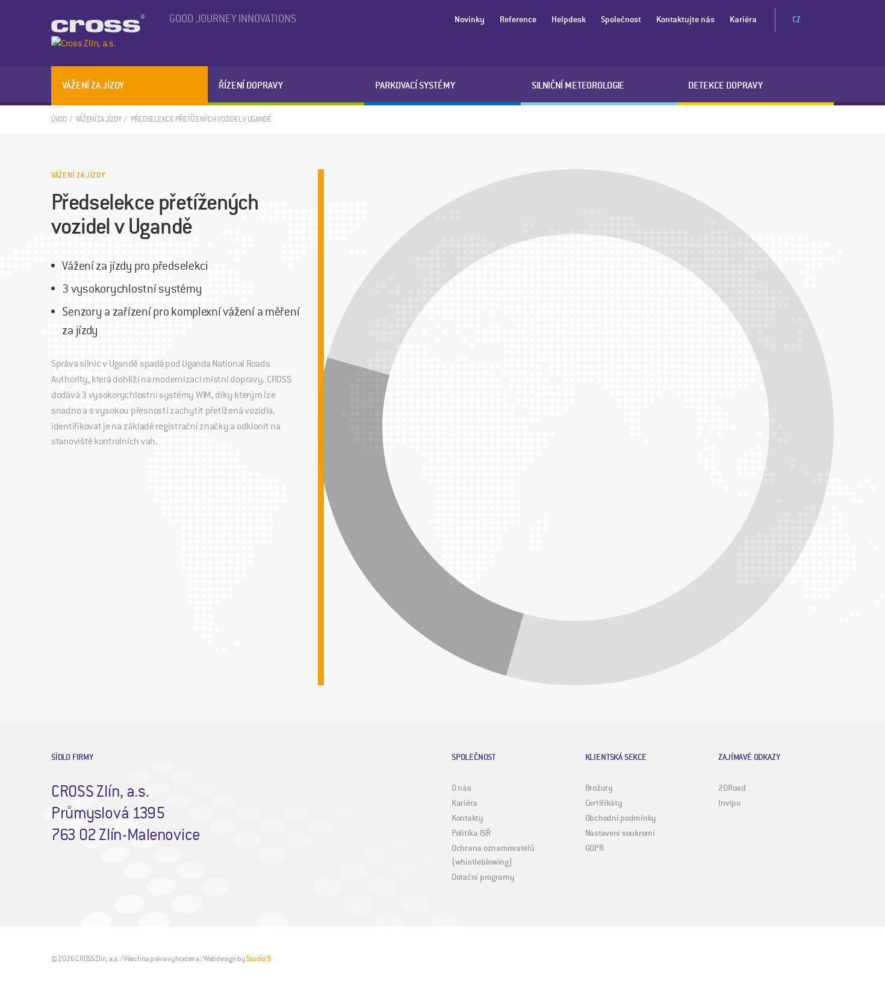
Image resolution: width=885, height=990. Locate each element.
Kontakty (467, 818)
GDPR (594, 848)
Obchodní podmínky (620, 818)
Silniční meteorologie (578, 85)
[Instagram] (785, 958)
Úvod (59, 119)
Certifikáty (604, 803)
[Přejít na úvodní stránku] (98, 33)
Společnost (621, 19)
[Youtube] (806, 958)
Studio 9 (258, 959)
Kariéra (743, 19)
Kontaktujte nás (685, 19)
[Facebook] (765, 958)
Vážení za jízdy (93, 85)
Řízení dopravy (251, 85)
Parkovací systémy (415, 85)
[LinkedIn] (826, 958)
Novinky (470, 19)
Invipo (729, 803)
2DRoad (731, 788)
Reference (518, 19)
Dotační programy (483, 877)
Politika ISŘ (471, 833)
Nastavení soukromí (620, 833)
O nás (461, 788)
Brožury (599, 788)
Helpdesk (568, 19)
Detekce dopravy (725, 85)
